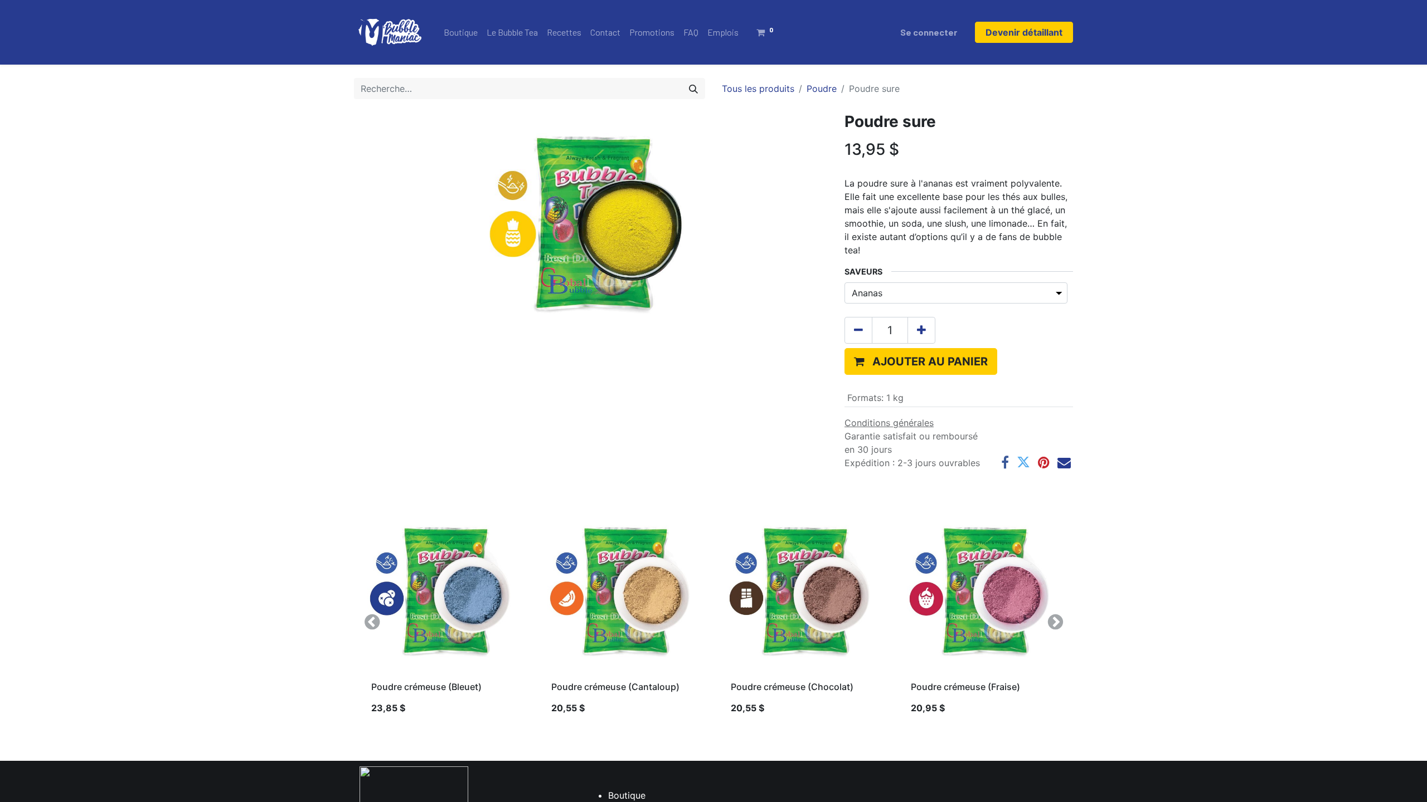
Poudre (822, 88)
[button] (920, 361)
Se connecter (928, 32)
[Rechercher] (693, 88)
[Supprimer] (858, 330)
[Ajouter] (921, 330)
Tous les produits (758, 88)
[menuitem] (460, 32)
